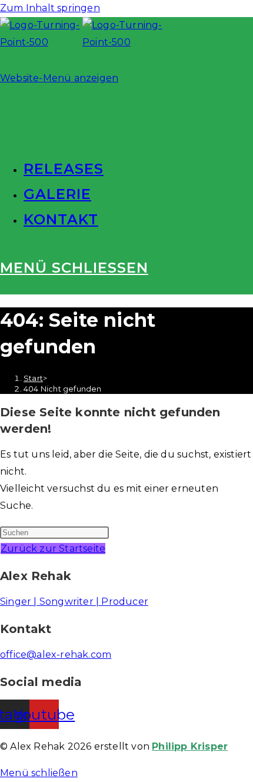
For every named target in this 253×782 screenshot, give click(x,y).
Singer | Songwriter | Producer (74, 601)
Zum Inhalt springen (50, 8)
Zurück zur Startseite (53, 548)
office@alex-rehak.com (55, 654)
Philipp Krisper (190, 746)
